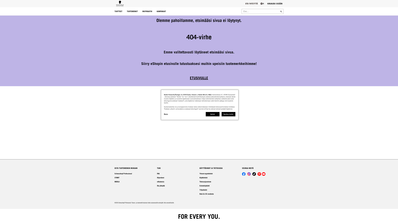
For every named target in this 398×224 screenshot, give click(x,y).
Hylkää (212, 114)
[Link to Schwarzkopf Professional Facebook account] (244, 174)
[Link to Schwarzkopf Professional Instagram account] (249, 174)
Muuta (166, 114)
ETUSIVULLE (199, 78)
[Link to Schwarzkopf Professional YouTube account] (263, 174)
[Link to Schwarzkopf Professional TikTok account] (254, 174)
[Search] (280, 11)
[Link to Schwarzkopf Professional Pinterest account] (259, 174)
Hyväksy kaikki (228, 114)
